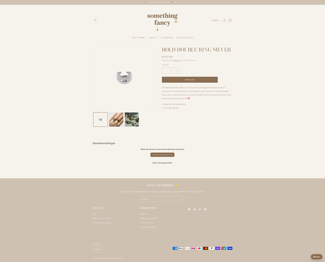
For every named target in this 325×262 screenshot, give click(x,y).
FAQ (94, 214)
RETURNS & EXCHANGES (102, 223)
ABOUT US (144, 214)
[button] (95, 20)
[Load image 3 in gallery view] (132, 119)
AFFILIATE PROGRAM (148, 227)
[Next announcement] (231, 2)
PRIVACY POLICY (146, 223)
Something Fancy (103, 258)
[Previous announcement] (93, 2)
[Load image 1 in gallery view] (100, 119)
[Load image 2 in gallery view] (116, 119)
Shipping (176, 60)
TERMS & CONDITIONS (148, 218)
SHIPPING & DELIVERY (101, 218)
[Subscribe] (182, 199)
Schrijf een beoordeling (162, 154)
